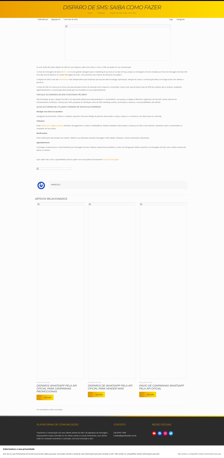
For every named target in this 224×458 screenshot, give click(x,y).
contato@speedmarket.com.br (125, 436)
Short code (66, 72)
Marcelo (54, 19)
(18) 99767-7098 (120, 433)
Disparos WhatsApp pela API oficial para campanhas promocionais (57, 388)
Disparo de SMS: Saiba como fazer (123, 13)
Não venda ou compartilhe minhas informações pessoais (199, 454)
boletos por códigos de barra (52, 125)
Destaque (101, 13)
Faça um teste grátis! (111, 159)
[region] (112, 451)
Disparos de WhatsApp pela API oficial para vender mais (110, 387)
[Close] (221, 447)
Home (90, 13)
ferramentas (63, 79)
